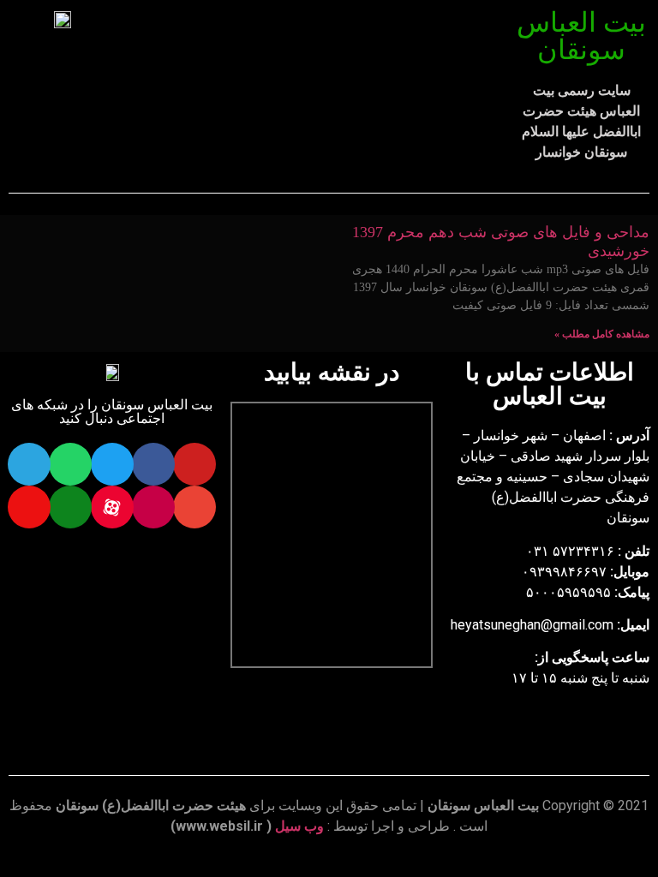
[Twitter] (112, 464)
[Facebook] (153, 464)
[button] (314, 53)
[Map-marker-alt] (29, 507)
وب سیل (299, 826)
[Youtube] (194, 464)
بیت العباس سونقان (581, 36)
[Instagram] (153, 507)
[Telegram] (29, 464)
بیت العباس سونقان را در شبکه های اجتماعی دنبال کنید (111, 411)
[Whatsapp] (70, 464)
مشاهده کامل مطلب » (601, 334)
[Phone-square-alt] (70, 507)
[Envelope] (194, 507)
